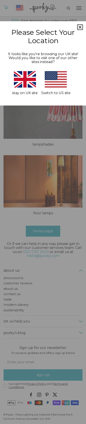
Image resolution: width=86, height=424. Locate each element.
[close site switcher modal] (80, 27)
